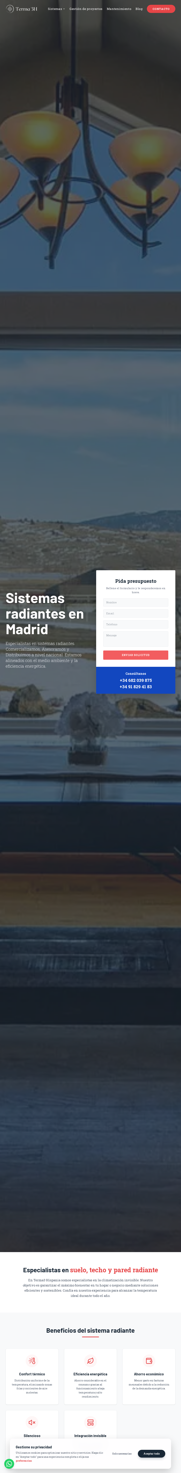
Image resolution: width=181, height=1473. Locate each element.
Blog (139, 9)
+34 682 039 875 (136, 680)
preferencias (24, 1460)
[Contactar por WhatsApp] (9, 1464)
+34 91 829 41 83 (136, 686)
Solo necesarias (122, 1453)
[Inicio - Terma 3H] (21, 9)
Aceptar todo (152, 1453)
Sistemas (55, 9)
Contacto (161, 9)
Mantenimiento (119, 9)
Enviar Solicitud (136, 655)
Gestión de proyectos (86, 9)
